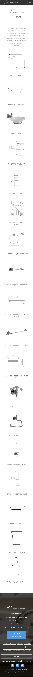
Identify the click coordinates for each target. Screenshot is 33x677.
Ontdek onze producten (16, 628)
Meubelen (7, 643)
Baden (13, 643)
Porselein (27, 643)
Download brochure (17, 635)
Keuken (28, 650)
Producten (18, 10)
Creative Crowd (25, 672)
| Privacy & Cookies (22, 669)
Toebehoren (13, 12)
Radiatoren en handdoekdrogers (14, 650)
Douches (20, 643)
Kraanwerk (13, 647)
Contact (16, 656)
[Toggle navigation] (29, 2)
